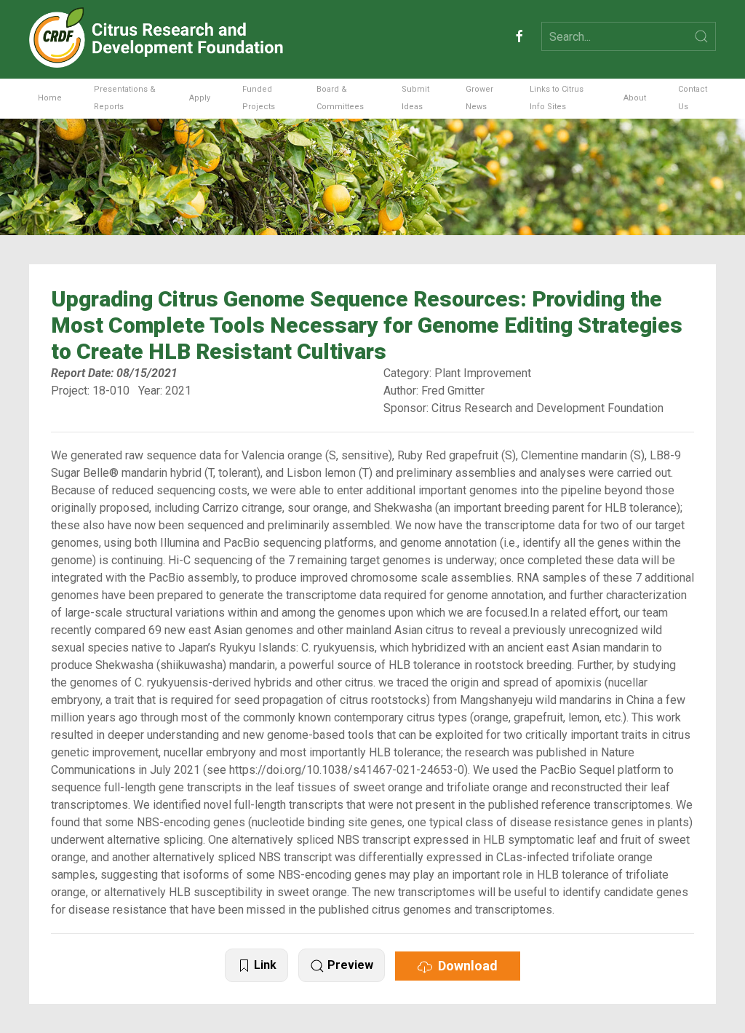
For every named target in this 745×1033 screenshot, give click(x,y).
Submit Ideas (415, 97)
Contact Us (692, 97)
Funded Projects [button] (258, 97)
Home (50, 98)
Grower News (479, 97)
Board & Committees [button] (340, 97)
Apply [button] (199, 98)
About (635, 98)
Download (465, 965)
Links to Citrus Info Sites (556, 97)
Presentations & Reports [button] (125, 97)
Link (263, 965)
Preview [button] (348, 965)
